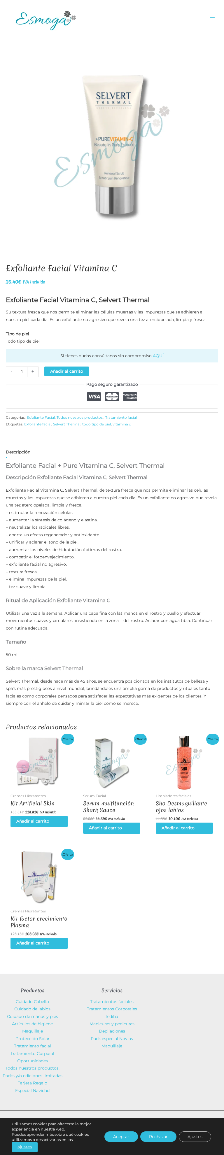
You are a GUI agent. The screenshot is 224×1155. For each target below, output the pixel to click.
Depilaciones (112, 1031)
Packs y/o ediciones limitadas (32, 1075)
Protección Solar (32, 1038)
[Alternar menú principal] (212, 17)
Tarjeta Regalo (32, 1083)
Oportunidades (32, 1060)
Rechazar (158, 1136)
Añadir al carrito (66, 371)
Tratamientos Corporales (112, 1009)
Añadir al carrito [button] (32, 821)
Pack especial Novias (112, 1038)
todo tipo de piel (96, 424)
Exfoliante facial (37, 424)
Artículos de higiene (32, 1023)
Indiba (112, 1016)
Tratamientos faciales (112, 1001)
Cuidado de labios (32, 1009)
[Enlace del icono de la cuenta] (168, 17)
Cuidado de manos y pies (32, 1016)
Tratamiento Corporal (32, 1053)
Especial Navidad (32, 1090)
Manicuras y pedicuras (112, 1023)
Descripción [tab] (18, 452)
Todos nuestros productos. (80, 417)
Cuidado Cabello (32, 1001)
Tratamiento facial (121, 417)
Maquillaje (32, 1031)
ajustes (25, 1147)
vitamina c (122, 424)
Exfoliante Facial (41, 417)
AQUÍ (158, 355)
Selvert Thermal (66, 424)
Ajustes (195, 1136)
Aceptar (121, 1136)
